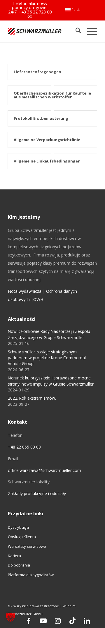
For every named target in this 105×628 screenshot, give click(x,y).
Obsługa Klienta (22, 536)
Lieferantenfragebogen (37, 71)
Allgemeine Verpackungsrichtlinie (47, 139)
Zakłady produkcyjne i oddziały (37, 493)
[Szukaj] (75, 31)
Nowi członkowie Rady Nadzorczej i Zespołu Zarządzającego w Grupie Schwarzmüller (49, 334)
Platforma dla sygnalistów (31, 574)
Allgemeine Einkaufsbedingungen (47, 161)
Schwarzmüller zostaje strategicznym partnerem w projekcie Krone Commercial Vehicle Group (47, 358)
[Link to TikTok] (72, 620)
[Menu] (89, 31)
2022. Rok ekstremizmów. (32, 398)
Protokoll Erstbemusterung (41, 118)
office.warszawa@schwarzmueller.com (44, 470)
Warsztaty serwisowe (27, 546)
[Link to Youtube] (43, 620)
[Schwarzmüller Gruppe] (35, 31)
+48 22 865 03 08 (24, 447)
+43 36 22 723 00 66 (35, 14)
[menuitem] (72, 9)
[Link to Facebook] (28, 620)
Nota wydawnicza (24, 291)
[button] (10, 617)
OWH (38, 299)
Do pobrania (19, 565)
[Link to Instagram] (57, 620)
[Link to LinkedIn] (87, 620)
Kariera (14, 555)
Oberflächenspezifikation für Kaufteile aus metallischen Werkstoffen (52, 95)
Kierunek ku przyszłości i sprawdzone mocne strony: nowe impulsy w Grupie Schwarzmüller (51, 380)
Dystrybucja (18, 527)
